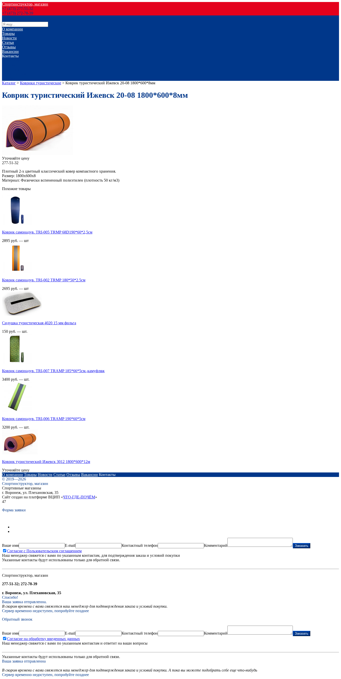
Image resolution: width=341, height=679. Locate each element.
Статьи (8, 42)
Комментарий (215, 545)
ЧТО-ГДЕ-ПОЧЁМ (79, 497)
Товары (8, 33)
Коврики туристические (40, 83)
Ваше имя (10, 545)
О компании (12, 29)
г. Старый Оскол (16, 74)
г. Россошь (11, 69)
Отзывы (9, 47)
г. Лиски (9, 65)
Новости (9, 38)
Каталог (9, 83)
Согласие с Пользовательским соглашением (44, 551)
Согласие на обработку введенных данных (43, 639)
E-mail (70, 545)
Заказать (301, 546)
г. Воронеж (11, 60)
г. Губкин (10, 78)
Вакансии (10, 51)
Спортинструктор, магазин (25, 4)
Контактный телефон (140, 545)
